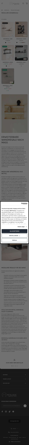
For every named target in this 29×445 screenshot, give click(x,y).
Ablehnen (14, 240)
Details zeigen (21, 226)
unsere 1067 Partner (11, 210)
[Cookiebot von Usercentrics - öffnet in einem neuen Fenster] (21, 204)
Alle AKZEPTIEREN (14, 231)
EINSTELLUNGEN (13, 235)
